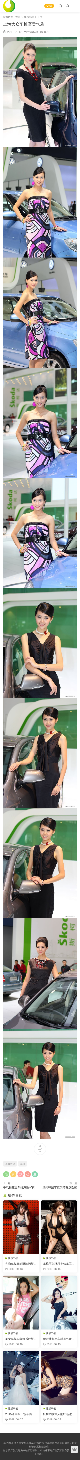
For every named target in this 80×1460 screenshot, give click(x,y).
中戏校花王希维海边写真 (19, 1187)
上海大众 (10, 1163)
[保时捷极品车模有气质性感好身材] (59, 1303)
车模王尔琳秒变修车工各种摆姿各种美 (59, 1264)
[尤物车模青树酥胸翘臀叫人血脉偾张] (21, 1227)
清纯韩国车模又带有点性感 (59, 1187)
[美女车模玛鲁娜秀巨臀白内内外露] (21, 1303)
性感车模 (32, 31)
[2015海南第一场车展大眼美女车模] (21, 1378)
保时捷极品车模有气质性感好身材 (59, 1339)
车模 (22, 1163)
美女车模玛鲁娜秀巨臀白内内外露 (21, 1339)
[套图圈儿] (9, 6)
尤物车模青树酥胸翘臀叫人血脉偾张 (21, 1264)
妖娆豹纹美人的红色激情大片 (59, 1414)
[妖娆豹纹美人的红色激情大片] (59, 1378)
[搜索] (60, 6)
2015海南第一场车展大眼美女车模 (20, 1414)
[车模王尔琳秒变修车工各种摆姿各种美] (59, 1227)
